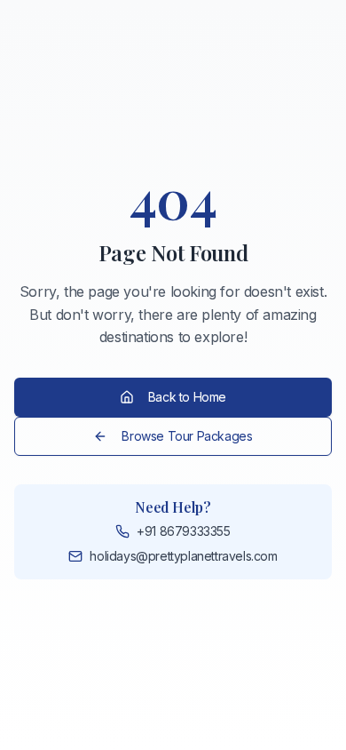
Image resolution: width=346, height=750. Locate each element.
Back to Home (187, 396)
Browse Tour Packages (187, 435)
